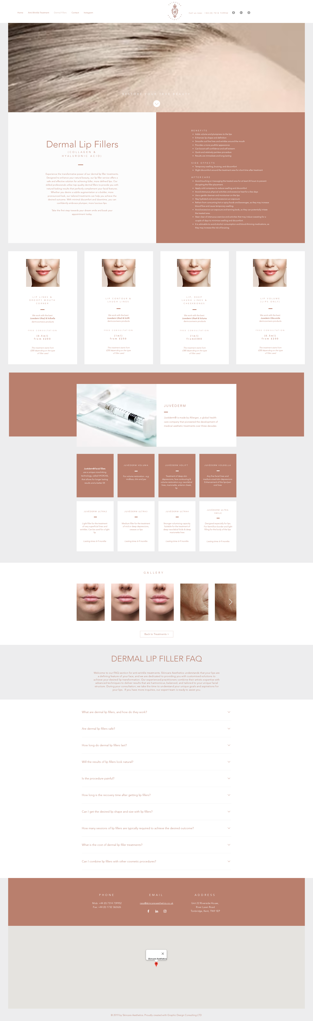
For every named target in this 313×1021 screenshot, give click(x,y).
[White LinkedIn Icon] (157, 911)
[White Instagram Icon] (165, 911)
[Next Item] (231, 602)
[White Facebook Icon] (148, 911)
